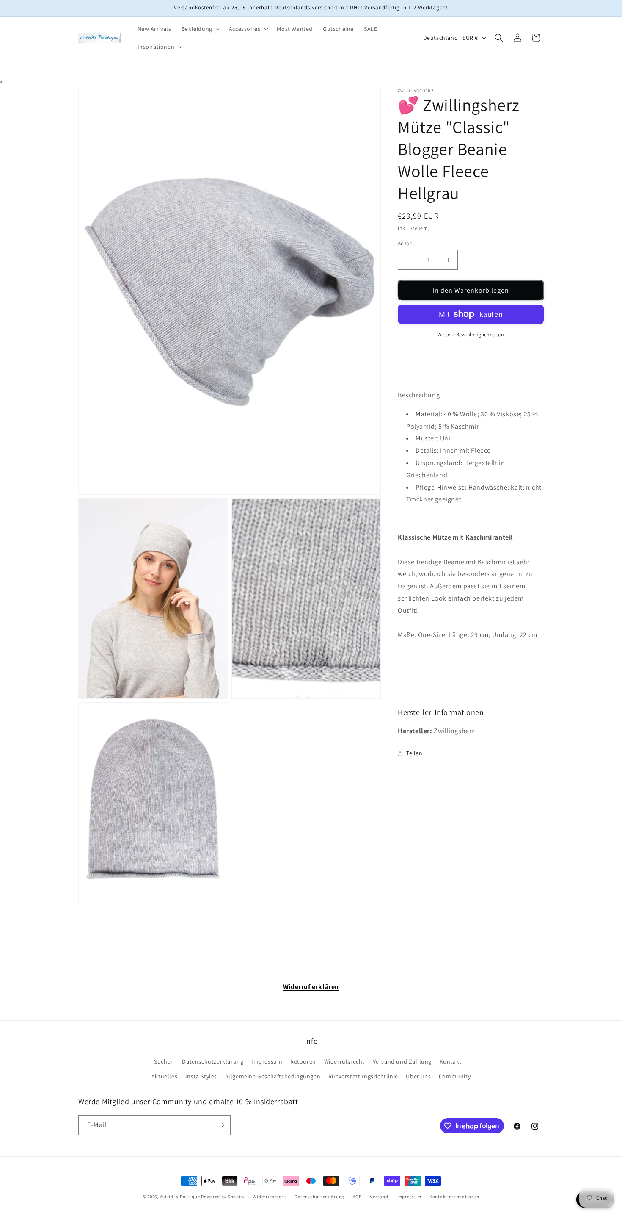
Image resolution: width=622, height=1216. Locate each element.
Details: (427, 450)
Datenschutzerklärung (212, 1061)
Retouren (303, 1061)
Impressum (266, 1061)
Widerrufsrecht (344, 1061)
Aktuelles (164, 1076)
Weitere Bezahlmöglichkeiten (471, 334)
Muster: (427, 438)
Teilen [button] (414, 753)
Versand (379, 1196)
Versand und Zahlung (402, 1061)
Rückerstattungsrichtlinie (363, 1076)
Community (455, 1076)
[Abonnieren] (221, 1125)
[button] (200, 29)
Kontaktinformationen (454, 1196)
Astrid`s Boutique (180, 1196)
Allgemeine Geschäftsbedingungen (273, 1076)
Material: (429, 414)
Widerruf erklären (311, 986)
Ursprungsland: (439, 462)
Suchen (164, 1061)
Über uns (418, 1076)
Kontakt (451, 1061)
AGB (357, 1196)
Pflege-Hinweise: (441, 487)
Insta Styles (201, 1076)
